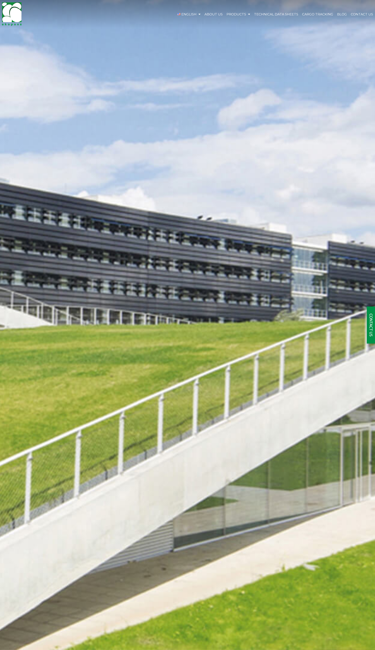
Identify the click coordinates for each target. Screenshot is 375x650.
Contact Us (362, 14)
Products (236, 14)
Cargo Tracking (317, 14)
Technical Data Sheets (276, 14)
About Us (213, 14)
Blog (342, 14)
